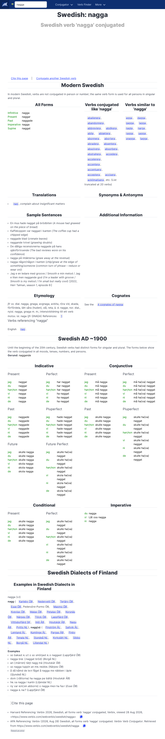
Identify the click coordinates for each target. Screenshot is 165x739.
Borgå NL (22, 642)
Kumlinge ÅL (38, 632)
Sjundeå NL (41, 637)
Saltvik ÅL (72, 627)
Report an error (17, 730)
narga (141, 128)
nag (16, 203)
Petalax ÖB (53, 611)
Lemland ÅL (18, 632)
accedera (111, 154)
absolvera (94, 148)
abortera (109, 138)
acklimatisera (96, 179)
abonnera (93, 138)
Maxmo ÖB (60, 606)
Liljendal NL (40, 642)
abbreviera (94, 128)
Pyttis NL (22, 627)
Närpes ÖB (23, 617)
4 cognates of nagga (110, 304)
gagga (130, 123)
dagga (141, 117)
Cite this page (19, 78)
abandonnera (96, 123)
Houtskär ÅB (57, 622)
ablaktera (104, 133)
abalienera (94, 117)
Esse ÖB (16, 606)
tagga (143, 138)
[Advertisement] (82, 50)
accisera (110, 174)
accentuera (94, 169)
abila (90, 133)
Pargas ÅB (57, 632)
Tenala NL (22, 637)
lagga (142, 123)
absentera (110, 143)
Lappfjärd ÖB (59, 617)
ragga (129, 133)
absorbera (111, 148)
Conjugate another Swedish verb (56, 78)
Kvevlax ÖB (18, 611)
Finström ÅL (53, 627)
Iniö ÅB (39, 622)
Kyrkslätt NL (60, 637)
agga (129, 117)
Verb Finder (84, 4)
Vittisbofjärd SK (20, 622)
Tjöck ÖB (40, 617)
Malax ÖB (36, 611)
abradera (93, 143)
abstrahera (94, 154)
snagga (130, 138)
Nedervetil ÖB (46, 601)
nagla (129, 128)
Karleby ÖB (26, 601)
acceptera (94, 174)
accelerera (94, 159)
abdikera (111, 128)
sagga (142, 133)
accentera (94, 164)
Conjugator (62, 4)
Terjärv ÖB (66, 601)
